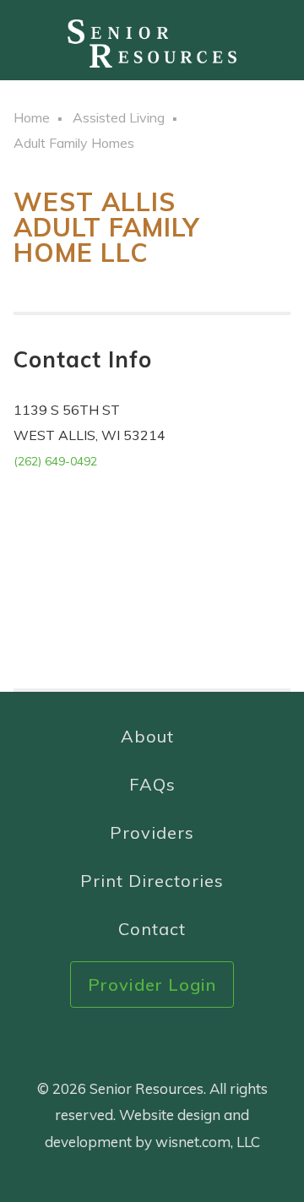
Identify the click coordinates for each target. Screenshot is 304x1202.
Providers (152, 832)
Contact (152, 928)
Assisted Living (119, 117)
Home (32, 117)
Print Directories (152, 880)
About (147, 736)
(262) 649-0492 (55, 461)
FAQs (152, 784)
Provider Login (152, 984)
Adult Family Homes (74, 142)
